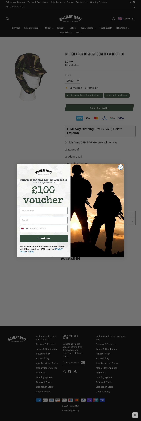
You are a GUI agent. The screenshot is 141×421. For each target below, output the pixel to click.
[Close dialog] (120, 167)
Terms (31, 252)
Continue (44, 238)
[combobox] (24, 228)
